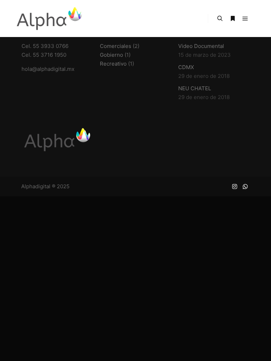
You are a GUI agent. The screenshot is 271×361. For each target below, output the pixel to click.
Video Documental (201, 46)
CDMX (186, 67)
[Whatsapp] (245, 186)
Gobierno (111, 54)
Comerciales (115, 46)
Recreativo (113, 63)
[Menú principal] (245, 18)
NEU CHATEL (194, 88)
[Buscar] (219, 18)
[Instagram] (234, 186)
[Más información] (232, 18)
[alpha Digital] (49, 18)
